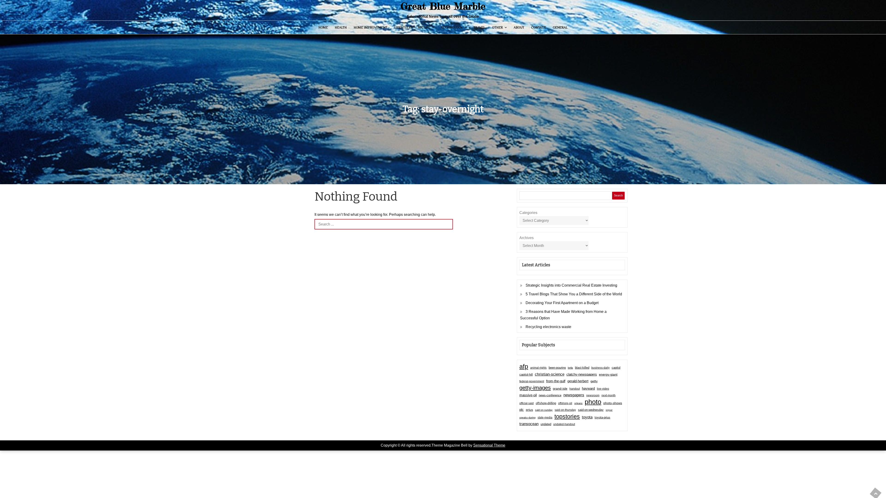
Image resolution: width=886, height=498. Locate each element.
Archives (526, 238)
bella (570, 367)
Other (497, 27)
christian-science (549, 374)
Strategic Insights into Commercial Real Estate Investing (571, 285)
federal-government (531, 381)
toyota (587, 417)
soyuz (609, 410)
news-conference (550, 395)
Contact (538, 27)
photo (593, 402)
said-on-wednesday (591, 410)
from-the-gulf (555, 381)
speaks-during (527, 417)
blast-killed (582, 367)
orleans (578, 403)
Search (618, 195)
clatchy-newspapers (581, 374)
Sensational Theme (489, 445)
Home (323, 27)
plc (521, 410)
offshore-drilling (546, 403)
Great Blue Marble (443, 6)
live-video (603, 388)
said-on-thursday (565, 410)
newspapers (573, 395)
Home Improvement (370, 27)
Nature (424, 27)
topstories (567, 416)
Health (341, 27)
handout (574, 388)
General (560, 27)
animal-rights (538, 367)
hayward (588, 388)
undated (546, 424)
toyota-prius (602, 417)
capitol (616, 367)
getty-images (535, 388)
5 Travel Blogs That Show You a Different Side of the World (574, 294)
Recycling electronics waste (548, 327)
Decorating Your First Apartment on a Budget (562, 303)
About (519, 27)
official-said (526, 403)
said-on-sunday (544, 410)
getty (594, 381)
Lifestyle (402, 27)
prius (529, 410)
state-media (545, 417)
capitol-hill (526, 374)
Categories (528, 213)
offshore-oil (565, 403)
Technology (452, 27)
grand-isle (560, 388)
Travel (479, 27)
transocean (529, 424)
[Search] (448, 224)
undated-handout (564, 424)
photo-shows (612, 403)
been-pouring (557, 367)
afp (523, 366)
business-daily (600, 367)
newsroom (592, 395)
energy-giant (608, 374)
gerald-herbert (577, 381)
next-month (609, 395)
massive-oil (528, 395)
